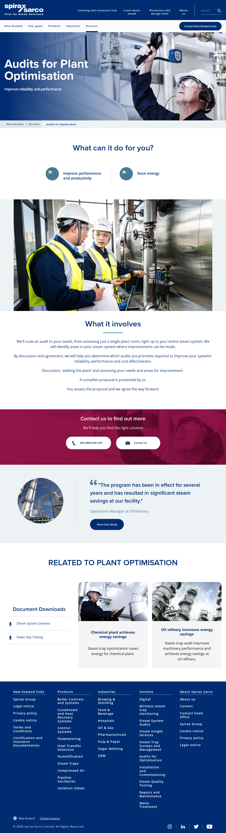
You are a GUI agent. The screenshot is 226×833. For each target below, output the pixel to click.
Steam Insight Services (151, 733)
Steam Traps (68, 763)
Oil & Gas (106, 728)
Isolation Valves (71, 788)
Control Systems (65, 730)
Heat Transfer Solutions (69, 748)
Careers (186, 706)
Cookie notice (25, 720)
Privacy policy (25, 713)
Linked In (183, 827)
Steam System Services (33, 623)
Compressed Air (71, 770)
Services (34, 124)
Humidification (70, 756)
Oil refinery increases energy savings (187, 632)
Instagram (169, 827)
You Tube (209, 827)
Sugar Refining (110, 749)
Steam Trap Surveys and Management (150, 746)
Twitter (196, 827)
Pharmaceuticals (112, 734)
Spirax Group (24, 699)
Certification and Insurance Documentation (27, 741)
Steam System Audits (151, 722)
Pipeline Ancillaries (66, 779)
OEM (102, 756)
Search (219, 10)
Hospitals (106, 721)
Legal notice (23, 706)
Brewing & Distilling (106, 701)
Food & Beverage (105, 712)
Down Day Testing (30, 637)
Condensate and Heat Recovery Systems (68, 715)
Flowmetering (69, 739)
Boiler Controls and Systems (71, 701)
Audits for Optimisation (150, 758)
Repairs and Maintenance (150, 794)
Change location (50, 818)
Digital (145, 699)
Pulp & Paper (109, 741)
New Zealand (15, 124)
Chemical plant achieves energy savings (113, 634)
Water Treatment (148, 805)
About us (187, 699)
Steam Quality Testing (151, 783)
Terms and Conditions (22, 729)
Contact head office (191, 715)
